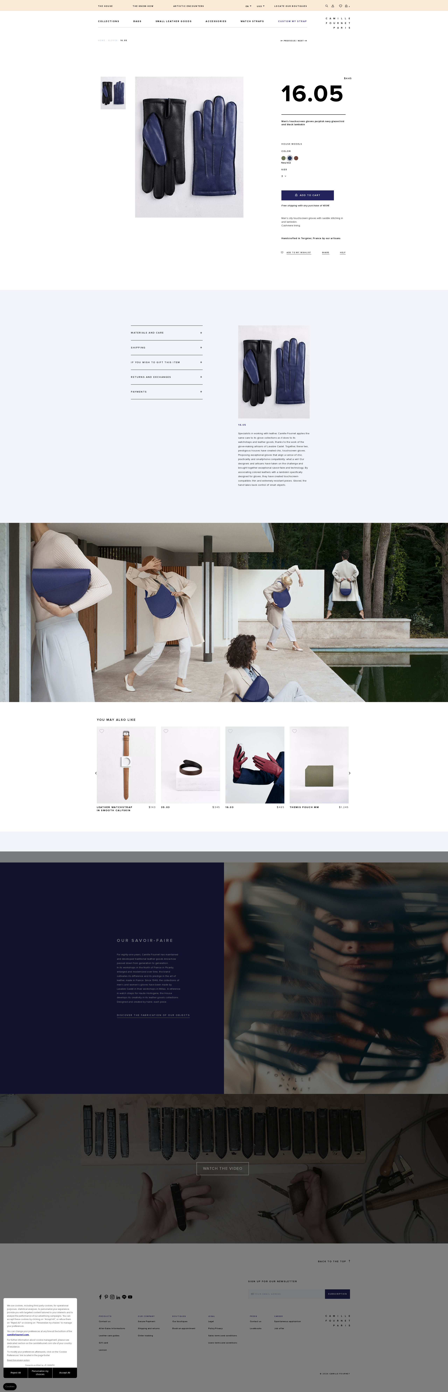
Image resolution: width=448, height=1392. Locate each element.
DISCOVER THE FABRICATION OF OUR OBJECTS (153, 1015)
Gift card (103, 1343)
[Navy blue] (290, 158)
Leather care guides (109, 1336)
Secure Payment (146, 1322)
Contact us (104, 1322)
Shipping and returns (149, 1329)
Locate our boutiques (290, 6)
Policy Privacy (215, 1329)
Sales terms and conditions (222, 1336)
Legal (211, 1322)
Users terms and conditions (222, 1343)
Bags (137, 21)
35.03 (165, 807)
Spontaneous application (287, 1322)
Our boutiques (179, 1322)
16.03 (229, 807)
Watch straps (252, 21)
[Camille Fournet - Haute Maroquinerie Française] (330, 23)
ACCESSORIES (216, 21)
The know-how (143, 6)
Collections (108, 21)
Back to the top (332, 1261)
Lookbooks (256, 1329)
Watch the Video (223, 1169)
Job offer (279, 1329)
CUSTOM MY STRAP (292, 21)
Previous (290, 41)
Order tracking (145, 1336)
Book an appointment (183, 1329)
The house (105, 6)
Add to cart (309, 195)
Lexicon (103, 1350)
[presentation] (95, 773)
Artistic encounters (188, 6)
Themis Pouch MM (304, 807)
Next (301, 41)
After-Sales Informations (112, 1329)
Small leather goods (174, 21)
